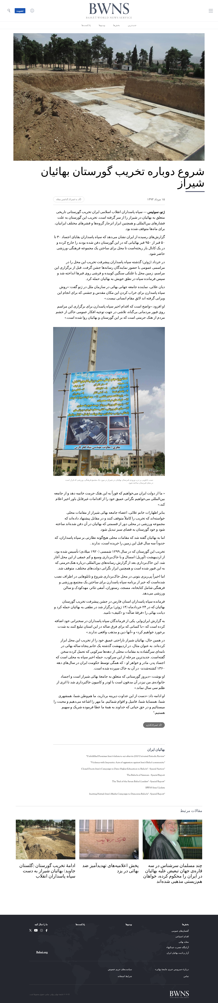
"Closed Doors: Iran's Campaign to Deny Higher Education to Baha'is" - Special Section (123, 768)
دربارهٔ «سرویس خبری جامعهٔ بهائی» (172, 969)
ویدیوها (102, 25)
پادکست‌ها (86, 25)
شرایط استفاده (125, 976)
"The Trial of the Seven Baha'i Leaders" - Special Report (138, 781)
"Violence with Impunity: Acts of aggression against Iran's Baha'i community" (127, 762)
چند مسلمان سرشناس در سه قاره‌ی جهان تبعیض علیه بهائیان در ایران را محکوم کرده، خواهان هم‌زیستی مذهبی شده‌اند (172, 873)
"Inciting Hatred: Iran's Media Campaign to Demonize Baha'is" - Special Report (127, 794)
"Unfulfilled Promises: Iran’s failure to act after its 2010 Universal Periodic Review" (125, 756)
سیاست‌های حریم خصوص (120, 969)
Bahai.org (42, 952)
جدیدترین (132, 25)
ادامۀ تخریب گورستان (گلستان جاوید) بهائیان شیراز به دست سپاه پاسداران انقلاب (47, 871)
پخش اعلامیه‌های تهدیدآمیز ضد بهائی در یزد (110, 868)
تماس (186, 976)
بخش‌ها (116, 25)
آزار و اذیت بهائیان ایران (178, 952)
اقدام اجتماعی (182, 936)
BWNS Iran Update (155, 787)
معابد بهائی (184, 941)
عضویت (20, 10)
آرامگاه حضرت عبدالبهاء (177, 947)
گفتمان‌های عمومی (180, 930)
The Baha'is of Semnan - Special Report (146, 775)
